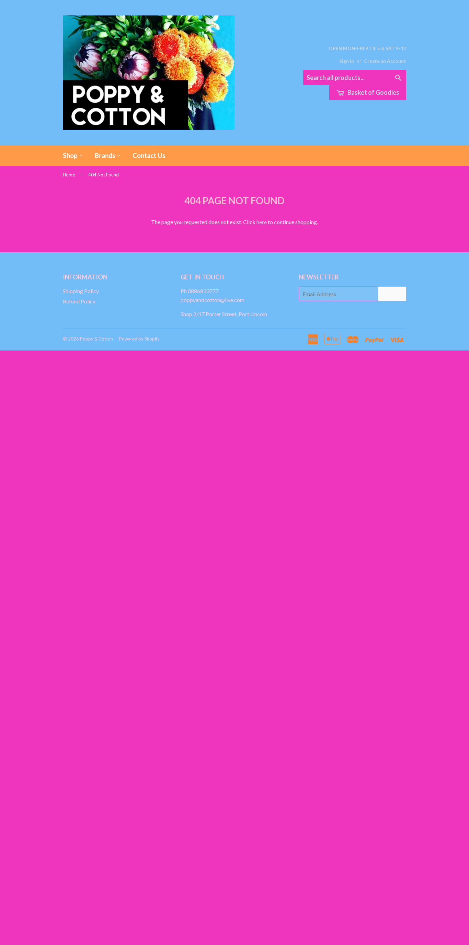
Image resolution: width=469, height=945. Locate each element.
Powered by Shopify (139, 339)
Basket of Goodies (372, 92)
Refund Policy (79, 301)
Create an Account (385, 61)
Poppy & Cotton (96, 339)
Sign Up (392, 294)
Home (69, 174)
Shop (71, 155)
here (261, 222)
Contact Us (149, 155)
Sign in (346, 61)
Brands (106, 155)
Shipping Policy (81, 291)
